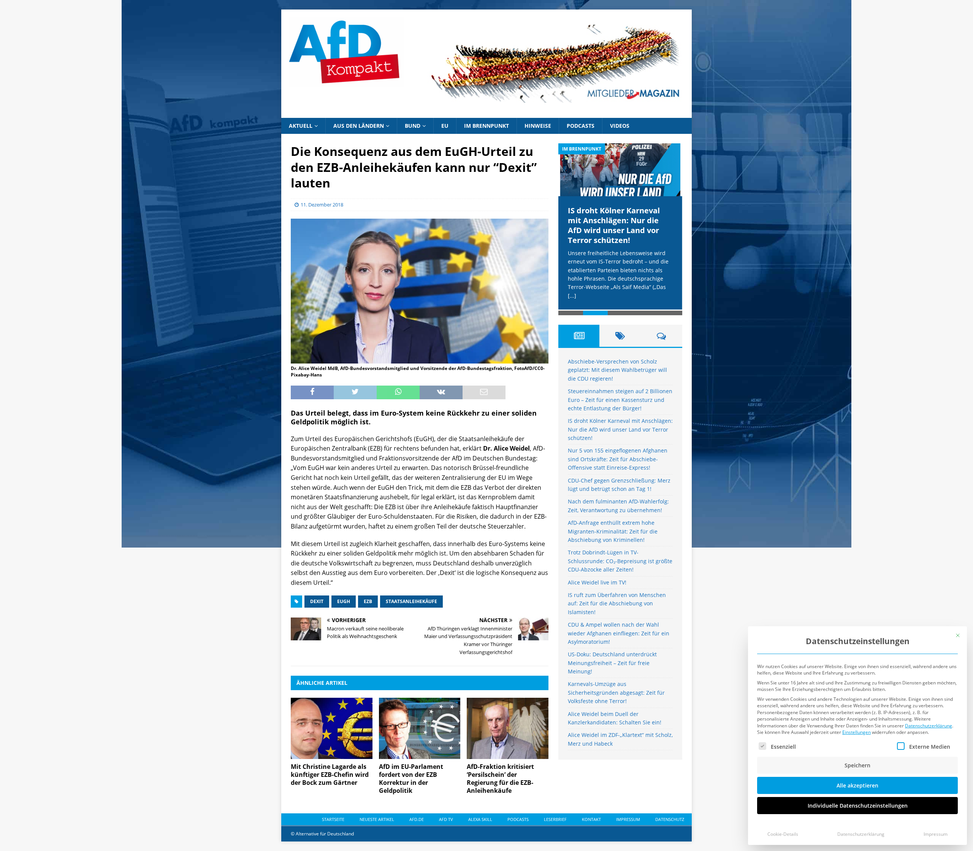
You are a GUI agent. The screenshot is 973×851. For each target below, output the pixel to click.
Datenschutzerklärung (928, 725)
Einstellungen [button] (856, 732)
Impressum (936, 834)
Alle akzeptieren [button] (857, 785)
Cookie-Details (782, 834)
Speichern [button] (857, 765)
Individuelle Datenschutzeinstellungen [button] (858, 805)
